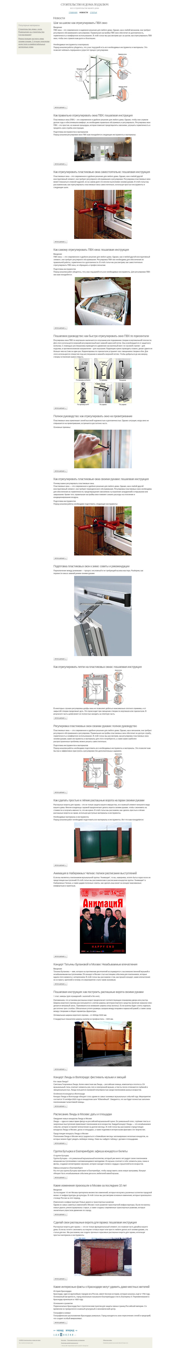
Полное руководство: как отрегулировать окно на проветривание (92, 416)
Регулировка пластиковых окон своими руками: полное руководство (95, 726)
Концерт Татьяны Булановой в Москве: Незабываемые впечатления (95, 964)
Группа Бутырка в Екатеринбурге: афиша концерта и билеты (90, 1151)
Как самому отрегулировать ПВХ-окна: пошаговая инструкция (91, 249)
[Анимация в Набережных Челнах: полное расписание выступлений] (102, 921)
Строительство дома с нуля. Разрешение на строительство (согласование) (31, 32)
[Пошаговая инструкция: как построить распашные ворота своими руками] (102, 1044)
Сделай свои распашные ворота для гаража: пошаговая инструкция (95, 1222)
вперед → (71, 1330)
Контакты (63, 1340)
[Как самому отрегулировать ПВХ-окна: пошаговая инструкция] (102, 301)
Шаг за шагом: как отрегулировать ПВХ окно (80, 23)
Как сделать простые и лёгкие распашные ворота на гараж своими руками (98, 800)
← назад (58, 1330)
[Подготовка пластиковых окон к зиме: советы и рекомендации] (102, 616)
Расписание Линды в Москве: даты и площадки (82, 1114)
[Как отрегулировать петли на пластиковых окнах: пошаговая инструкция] (102, 688)
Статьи (93, 12)
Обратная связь (107, 1340)
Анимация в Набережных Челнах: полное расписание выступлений (95, 873)
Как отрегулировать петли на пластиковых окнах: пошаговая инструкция (97, 667)
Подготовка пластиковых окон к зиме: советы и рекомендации (91, 566)
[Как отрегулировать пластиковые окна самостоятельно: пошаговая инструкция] (102, 214)
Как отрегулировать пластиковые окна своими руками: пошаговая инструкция (101, 479)
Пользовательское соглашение (76, 1340)
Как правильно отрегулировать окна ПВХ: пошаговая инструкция (92, 115)
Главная (73, 12)
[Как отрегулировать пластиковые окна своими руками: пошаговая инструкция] (102, 530)
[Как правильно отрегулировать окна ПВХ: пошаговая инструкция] (102, 149)
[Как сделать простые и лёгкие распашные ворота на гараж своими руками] (102, 842)
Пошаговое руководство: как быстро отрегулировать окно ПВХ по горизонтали (101, 336)
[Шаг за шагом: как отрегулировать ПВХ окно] (102, 77)
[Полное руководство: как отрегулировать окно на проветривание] (102, 449)
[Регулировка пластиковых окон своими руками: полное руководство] (102, 771)
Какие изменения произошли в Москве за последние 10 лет (90, 1185)
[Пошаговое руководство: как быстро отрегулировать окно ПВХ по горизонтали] (102, 381)
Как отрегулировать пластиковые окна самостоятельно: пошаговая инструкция (101, 172)
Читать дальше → (60, 107)
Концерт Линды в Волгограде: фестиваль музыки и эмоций (89, 1077)
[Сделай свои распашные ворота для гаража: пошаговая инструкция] (102, 1257)
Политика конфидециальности (69, 1343)
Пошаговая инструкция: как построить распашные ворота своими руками (98, 992)
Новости (83, 12)
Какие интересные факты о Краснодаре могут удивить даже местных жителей (101, 1286)
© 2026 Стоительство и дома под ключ (29, 1340)
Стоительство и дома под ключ (84, 4)
